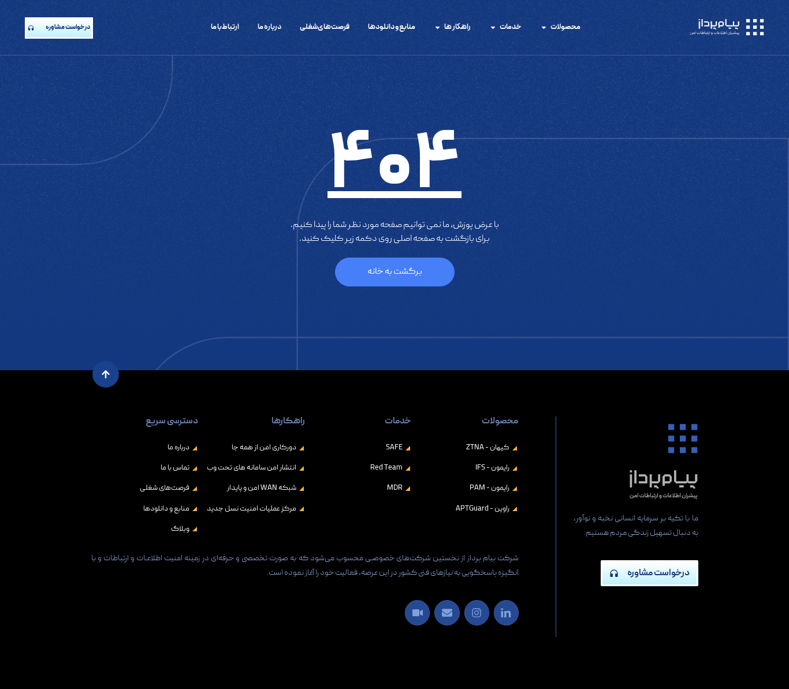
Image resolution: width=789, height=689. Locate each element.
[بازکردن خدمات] (493, 27)
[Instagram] (476, 612)
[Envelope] (446, 612)
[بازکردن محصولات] (544, 27)
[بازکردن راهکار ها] (437, 27)
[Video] (417, 612)
